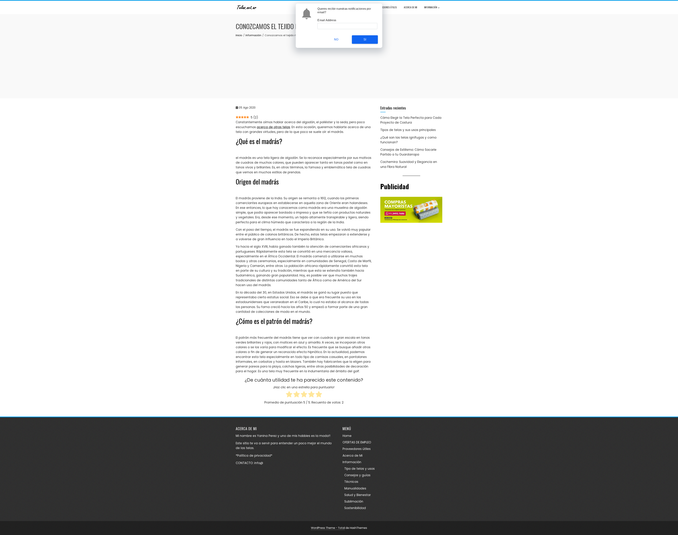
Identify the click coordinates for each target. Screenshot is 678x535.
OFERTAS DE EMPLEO (357, 442)
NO (336, 39)
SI (365, 39)
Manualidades (355, 488)
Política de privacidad (254, 455)
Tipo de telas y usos (359, 469)
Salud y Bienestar (357, 495)
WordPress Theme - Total (328, 528)
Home (347, 436)
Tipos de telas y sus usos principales (408, 130)
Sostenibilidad (355, 508)
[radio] (289, 395)
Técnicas (351, 482)
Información (430, 7)
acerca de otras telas (273, 127)
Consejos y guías (357, 475)
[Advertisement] (339, 64)
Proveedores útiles (386, 7)
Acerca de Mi (410, 7)
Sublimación (353, 501)
